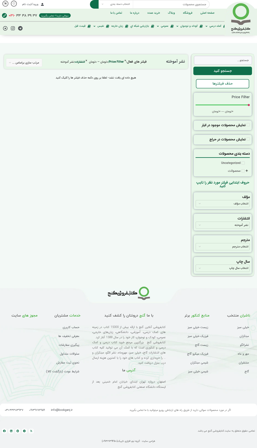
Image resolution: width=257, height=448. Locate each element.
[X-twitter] (31, 431)
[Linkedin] (11, 431)
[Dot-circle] (5, 28)
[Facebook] (4, 431)
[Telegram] (20, 28)
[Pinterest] (17, 431)
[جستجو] (94, 4)
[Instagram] (12, 28)
